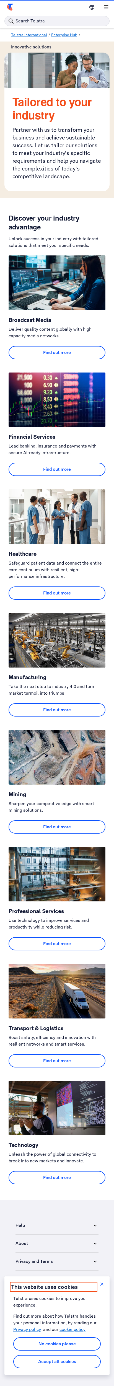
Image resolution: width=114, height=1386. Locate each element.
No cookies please (57, 1344)
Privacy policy (27, 1329)
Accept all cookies (57, 1361)
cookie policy (72, 1329)
